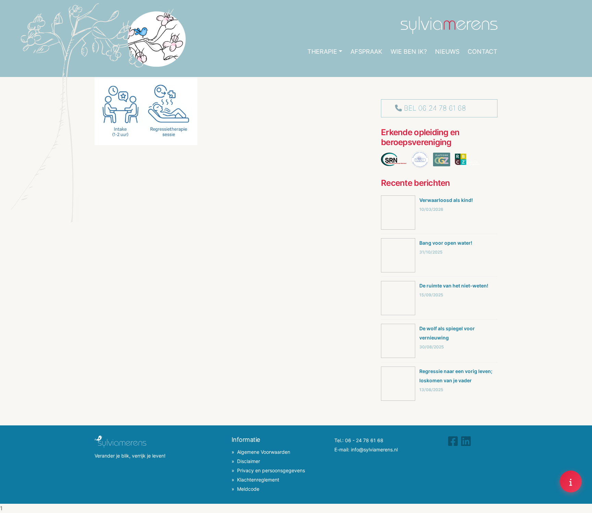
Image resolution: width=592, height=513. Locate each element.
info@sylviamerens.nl (374, 449)
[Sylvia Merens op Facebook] (453, 441)
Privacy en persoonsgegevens (271, 470)
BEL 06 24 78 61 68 (435, 108)
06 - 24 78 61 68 (364, 440)
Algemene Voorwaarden (263, 452)
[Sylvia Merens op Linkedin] (466, 441)
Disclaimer (248, 461)
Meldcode (248, 489)
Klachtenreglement (258, 480)
